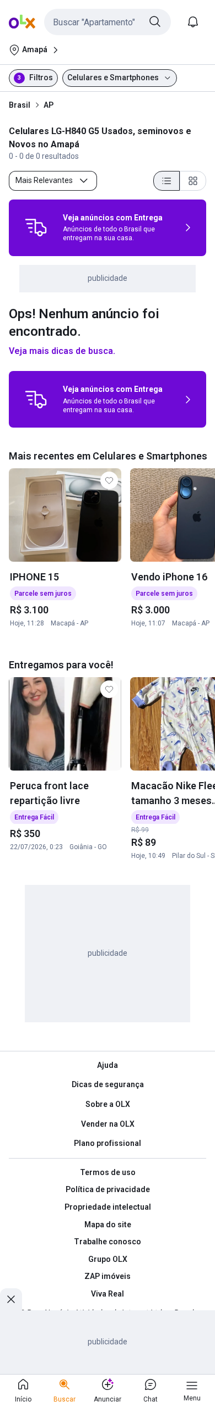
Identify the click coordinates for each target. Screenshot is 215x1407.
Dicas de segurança (108, 1084)
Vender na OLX (108, 1124)
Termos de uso (108, 1172)
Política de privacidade (108, 1189)
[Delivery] (35, 227)
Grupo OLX (107, 1259)
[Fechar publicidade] (11, 1299)
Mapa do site (107, 1224)
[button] (107, 22)
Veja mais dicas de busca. (62, 351)
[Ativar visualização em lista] (166, 181)
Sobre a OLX (107, 1104)
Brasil (19, 105)
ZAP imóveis (107, 1276)
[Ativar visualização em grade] (193, 181)
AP (48, 105)
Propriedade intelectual (107, 1207)
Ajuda (107, 1065)
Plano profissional (107, 1143)
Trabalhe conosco (107, 1241)
